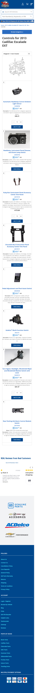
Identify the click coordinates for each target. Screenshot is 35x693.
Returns (3, 579)
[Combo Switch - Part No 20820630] (17, 278)
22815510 (17, 197)
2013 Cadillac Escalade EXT (11, 25)
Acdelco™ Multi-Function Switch (17, 330)
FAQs (2, 611)
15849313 (17, 375)
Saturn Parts (5, 663)
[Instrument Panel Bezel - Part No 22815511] (17, 234)
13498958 (17, 106)
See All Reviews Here (12, 463)
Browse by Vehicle (6, 604)
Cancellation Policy (7, 566)
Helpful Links (5, 618)
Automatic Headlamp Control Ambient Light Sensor (17, 103)
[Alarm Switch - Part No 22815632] (17, 410)
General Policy (5, 573)
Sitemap (3, 624)
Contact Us (4, 563)
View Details (17, 169)
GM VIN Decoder (6, 614)
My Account (22, 5)
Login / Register (6, 601)
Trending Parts (5, 666)
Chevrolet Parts (5, 646)
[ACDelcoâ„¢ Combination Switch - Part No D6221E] (17, 319)
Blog (2, 608)
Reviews (3, 628)
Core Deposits (5, 569)
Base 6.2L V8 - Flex (24, 25)
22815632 (17, 425)
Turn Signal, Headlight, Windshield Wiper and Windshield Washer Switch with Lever (17, 371)
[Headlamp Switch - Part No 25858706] (17, 139)
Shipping (3, 583)
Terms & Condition (6, 586)
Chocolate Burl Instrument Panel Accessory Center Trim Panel (17, 246)
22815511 (17, 249)
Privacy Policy (5, 589)
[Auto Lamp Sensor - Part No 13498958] (17, 91)
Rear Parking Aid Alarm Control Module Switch (17, 422)
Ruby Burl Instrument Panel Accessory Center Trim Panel (17, 194)
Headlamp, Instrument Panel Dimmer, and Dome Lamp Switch (17, 151)
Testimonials (5, 621)
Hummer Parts (5, 653)
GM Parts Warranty (7, 576)
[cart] (27, 4)
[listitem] (14, 478)
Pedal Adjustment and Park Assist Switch (17, 288)
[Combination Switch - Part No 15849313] (17, 358)
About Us (4, 559)
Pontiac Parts (5, 660)
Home (2, 25)
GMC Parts (4, 650)
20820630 (17, 291)
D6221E (17, 333)
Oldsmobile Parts (6, 656)
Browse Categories (16, 32)
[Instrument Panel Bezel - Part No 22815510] (17, 182)
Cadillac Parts (5, 643)
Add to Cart (17, 127)
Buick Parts (4, 640)
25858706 (17, 155)
